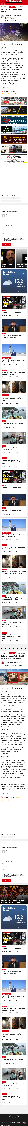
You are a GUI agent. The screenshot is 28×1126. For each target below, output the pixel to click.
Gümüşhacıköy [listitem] (6, 201)
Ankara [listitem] (4, 837)
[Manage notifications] (24, 1123)
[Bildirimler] (4, 4)
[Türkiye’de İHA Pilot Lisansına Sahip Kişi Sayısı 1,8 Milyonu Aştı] (14, 355)
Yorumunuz (9, 214)
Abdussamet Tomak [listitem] (7, 198)
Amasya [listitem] (17, 198)
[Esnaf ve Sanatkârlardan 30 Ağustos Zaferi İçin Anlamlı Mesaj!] (14, 258)
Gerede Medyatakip (10, 15)
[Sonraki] (26, 258)
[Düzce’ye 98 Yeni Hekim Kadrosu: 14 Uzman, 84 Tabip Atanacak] (14, 330)
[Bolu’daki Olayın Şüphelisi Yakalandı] (14, 306)
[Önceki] (2, 258)
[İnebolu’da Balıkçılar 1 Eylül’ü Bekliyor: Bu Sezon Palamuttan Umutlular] (14, 418)
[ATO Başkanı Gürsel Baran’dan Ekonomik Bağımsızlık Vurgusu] (14, 373)
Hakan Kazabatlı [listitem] (16, 201)
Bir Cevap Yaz (7, 207)
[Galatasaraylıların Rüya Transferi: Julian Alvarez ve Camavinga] (14, 894)
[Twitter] (14, 1116)
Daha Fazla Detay (14, 291)
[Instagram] (18, 1116)
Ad (3, 227)
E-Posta (4, 233)
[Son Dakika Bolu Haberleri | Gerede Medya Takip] (13, 1)
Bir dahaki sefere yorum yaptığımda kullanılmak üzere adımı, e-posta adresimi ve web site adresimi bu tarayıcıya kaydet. (15, 239)
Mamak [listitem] (11, 837)
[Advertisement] (14, 178)
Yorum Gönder (6, 244)
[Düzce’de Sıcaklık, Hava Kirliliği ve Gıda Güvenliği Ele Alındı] (14, 443)
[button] (2, 4)
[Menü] (2, 1)
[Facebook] (9, 1116)
